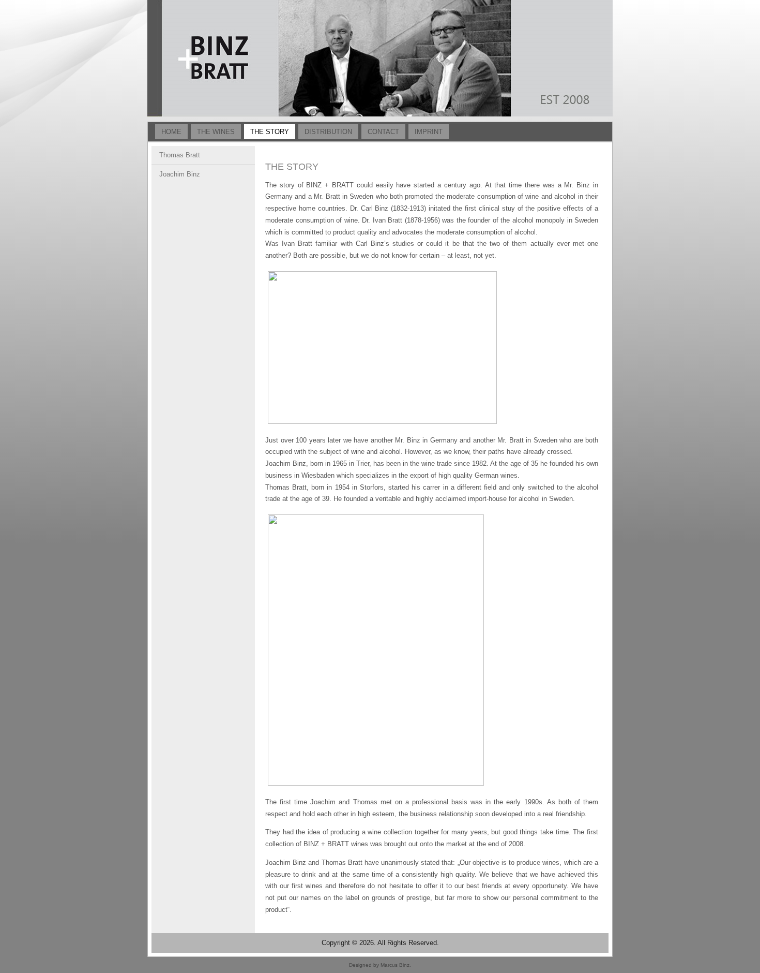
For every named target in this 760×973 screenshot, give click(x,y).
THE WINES (216, 132)
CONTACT (383, 132)
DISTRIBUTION (328, 132)
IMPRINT (429, 132)
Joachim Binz (179, 174)
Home (171, 132)
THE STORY (269, 132)
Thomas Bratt (179, 155)
